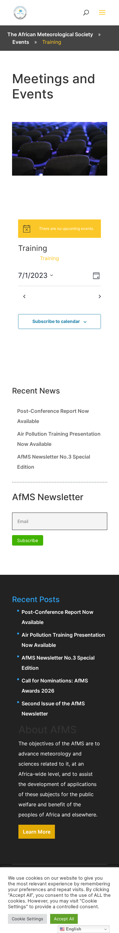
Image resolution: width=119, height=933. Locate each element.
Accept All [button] (64, 918)
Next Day (88, 296)
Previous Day (40, 296)
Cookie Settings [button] (27, 918)
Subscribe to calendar (56, 321)
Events (26, 258)
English (73, 929)
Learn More (36, 832)
